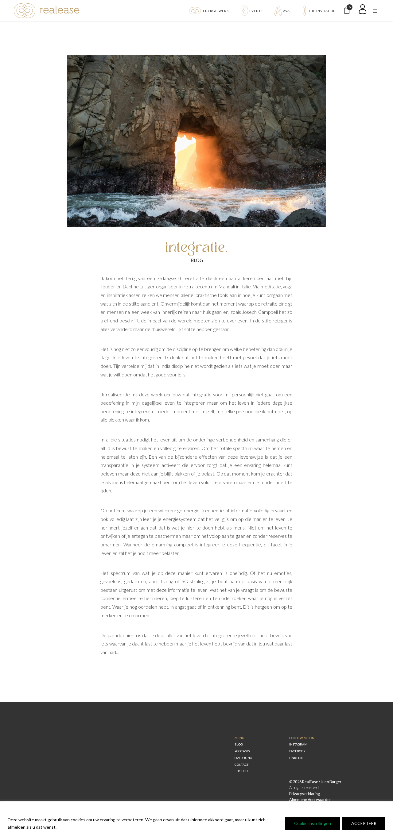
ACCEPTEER (363, 823)
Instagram (298, 744)
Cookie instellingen (312, 823)
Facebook (297, 751)
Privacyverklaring (304, 793)
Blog (197, 260)
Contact (241, 764)
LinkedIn (296, 758)
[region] (196, 818)
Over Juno (243, 758)
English (241, 771)
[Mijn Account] (364, 10)
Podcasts (242, 751)
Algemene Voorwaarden (310, 799)
